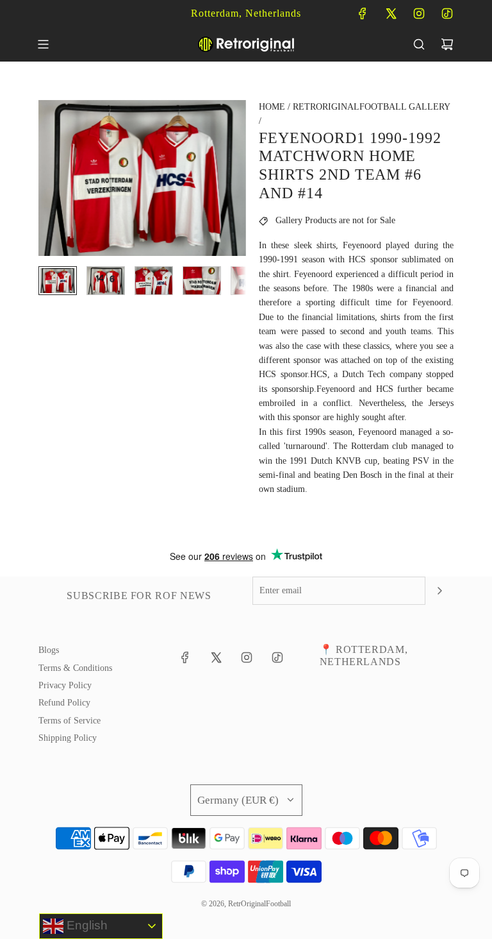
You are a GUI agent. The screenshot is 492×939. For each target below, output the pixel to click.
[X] (391, 13)
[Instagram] (419, 13)
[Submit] (439, 591)
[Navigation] (43, 44)
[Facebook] (362, 13)
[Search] (419, 44)
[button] (48, 177)
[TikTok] (447, 13)
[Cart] (447, 44)
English (85, 925)
